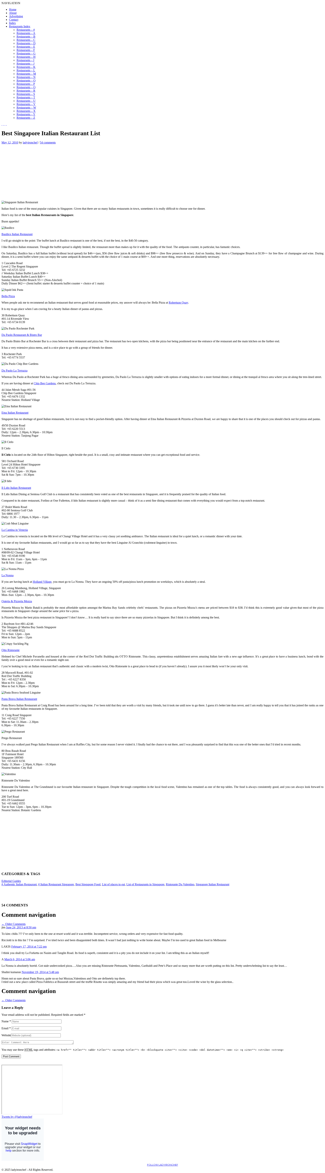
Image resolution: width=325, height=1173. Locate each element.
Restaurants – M (26, 73)
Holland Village (42, 581)
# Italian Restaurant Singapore (56, 884)
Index (12, 23)
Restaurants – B (26, 36)
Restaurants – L (26, 70)
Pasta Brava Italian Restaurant (19, 699)
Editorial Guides (11, 881)
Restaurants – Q (26, 87)
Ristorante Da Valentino (180, 884)
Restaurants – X (26, 111)
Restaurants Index (19, 26)
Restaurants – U (26, 100)
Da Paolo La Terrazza (14, 370)
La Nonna (8, 575)
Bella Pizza (8, 296)
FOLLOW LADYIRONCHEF (162, 1164)
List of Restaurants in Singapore (145, 884)
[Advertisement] (33, 170)
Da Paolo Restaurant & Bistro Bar (22, 334)
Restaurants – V (26, 104)
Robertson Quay (178, 302)
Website (6, 1035)
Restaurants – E (26, 46)
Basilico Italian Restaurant (17, 234)
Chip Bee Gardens (45, 383)
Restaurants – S (26, 94)
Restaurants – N (26, 77)
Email (6, 1028)
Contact (13, 19)
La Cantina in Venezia (15, 529)
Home (12, 9)
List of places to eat (113, 884)
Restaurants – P (26, 83)
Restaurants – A (26, 33)
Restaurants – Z (26, 117)
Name (6, 1021)
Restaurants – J (25, 63)
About (13, 12)
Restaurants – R (26, 90)
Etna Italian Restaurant (15, 412)
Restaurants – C (26, 40)
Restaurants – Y (26, 114)
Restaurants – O (26, 80)
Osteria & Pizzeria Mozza (17, 601)
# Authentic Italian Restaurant (19, 884)
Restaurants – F (26, 50)
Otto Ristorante (11, 650)
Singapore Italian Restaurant (212, 884)
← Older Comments (14, 924)
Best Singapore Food (87, 884)
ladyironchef (30, 142)
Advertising (16, 16)
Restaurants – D (26, 43)
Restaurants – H (26, 56)
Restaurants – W (26, 107)
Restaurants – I (25, 60)
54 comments (48, 142)
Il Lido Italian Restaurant (16, 487)
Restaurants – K (26, 67)
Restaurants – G (26, 53)
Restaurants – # (26, 29)
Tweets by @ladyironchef (17, 1116)
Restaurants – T (26, 97)
